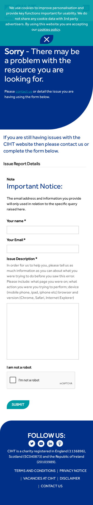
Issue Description (22, 259)
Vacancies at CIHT (39, 479)
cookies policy (49, 30)
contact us (24, 92)
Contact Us (52, 486)
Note (11, 180)
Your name (16, 221)
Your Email (16, 240)
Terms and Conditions (35, 471)
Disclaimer (70, 479)
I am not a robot (19, 368)
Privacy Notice (73, 471)
